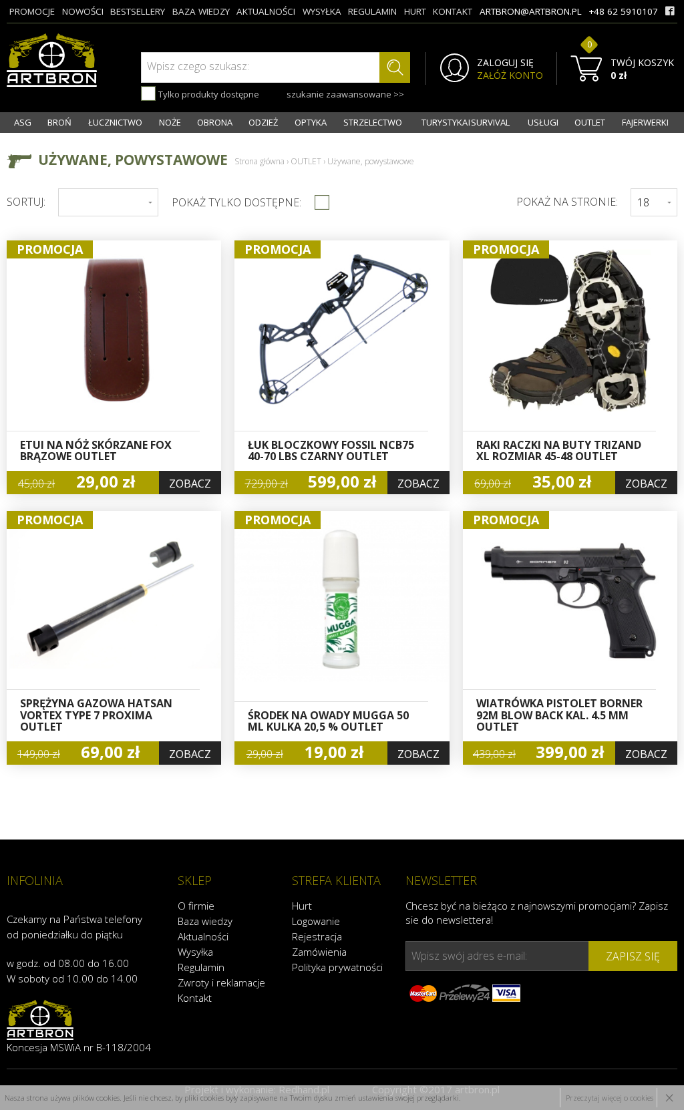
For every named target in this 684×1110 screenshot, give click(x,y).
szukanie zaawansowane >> (345, 94)
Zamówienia (319, 951)
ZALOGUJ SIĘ (505, 63)
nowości (83, 11)
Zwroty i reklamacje (221, 982)
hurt (415, 11)
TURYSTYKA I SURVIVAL (465, 122)
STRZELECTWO (372, 122)
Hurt (302, 905)
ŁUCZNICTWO (115, 122)
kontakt (452, 11)
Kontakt (195, 997)
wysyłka (322, 11)
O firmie (196, 905)
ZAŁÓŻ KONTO (510, 75)
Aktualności (203, 936)
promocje (32, 11)
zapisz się (633, 956)
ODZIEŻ (263, 122)
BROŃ (59, 122)
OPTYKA (311, 122)
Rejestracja (317, 936)
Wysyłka (195, 951)
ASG (22, 122)
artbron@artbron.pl (531, 11)
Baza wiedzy (205, 921)
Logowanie (316, 921)
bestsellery (137, 11)
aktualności (265, 11)
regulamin (372, 11)
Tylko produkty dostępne (207, 94)
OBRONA (214, 122)
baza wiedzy (201, 11)
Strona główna (259, 161)
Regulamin (201, 967)
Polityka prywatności (337, 967)
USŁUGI (543, 122)
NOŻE (170, 122)
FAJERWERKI (645, 122)
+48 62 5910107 (623, 11)
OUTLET (589, 122)
